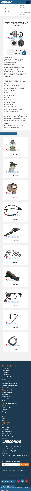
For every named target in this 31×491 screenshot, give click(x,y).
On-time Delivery (6, 398)
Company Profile (6, 407)
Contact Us (5, 425)
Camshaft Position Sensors (9, 385)
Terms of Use (11, 470)
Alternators (15, 10)
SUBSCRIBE (24, 464)
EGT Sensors (5, 381)
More (23, 488)
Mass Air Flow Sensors (8, 377)
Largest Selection (7, 392)
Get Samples (5, 429)
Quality (4, 412)
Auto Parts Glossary (7, 436)
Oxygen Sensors (6, 379)
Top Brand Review (7, 431)
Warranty (4, 409)
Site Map (4, 438)
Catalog (4, 414)
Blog (3, 420)
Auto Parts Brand (6, 433)
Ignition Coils (5, 368)
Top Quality (5, 394)
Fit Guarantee (6, 401)
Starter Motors (6, 374)
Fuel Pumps (5, 370)
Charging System (7, 10)
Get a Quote (5, 427)
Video (3, 416)
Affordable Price (6, 396)
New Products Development (9, 403)
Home (3, 470)
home (1, 10)
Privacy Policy (20, 470)
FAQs (3, 418)
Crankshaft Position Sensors (10, 388)
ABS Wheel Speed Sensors (9, 383)
